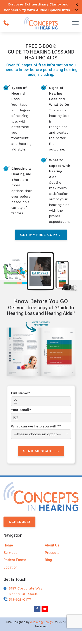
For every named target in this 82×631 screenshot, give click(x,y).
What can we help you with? (35, 426)
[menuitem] (20, 545)
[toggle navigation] (75, 23)
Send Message (38, 451)
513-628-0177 (20, 599)
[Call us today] (6, 23)
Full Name (19, 393)
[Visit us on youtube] (45, 609)
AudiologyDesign (41, 622)
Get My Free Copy (39, 235)
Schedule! (19, 522)
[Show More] (77, 9)
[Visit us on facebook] (37, 609)
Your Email (20, 410)
